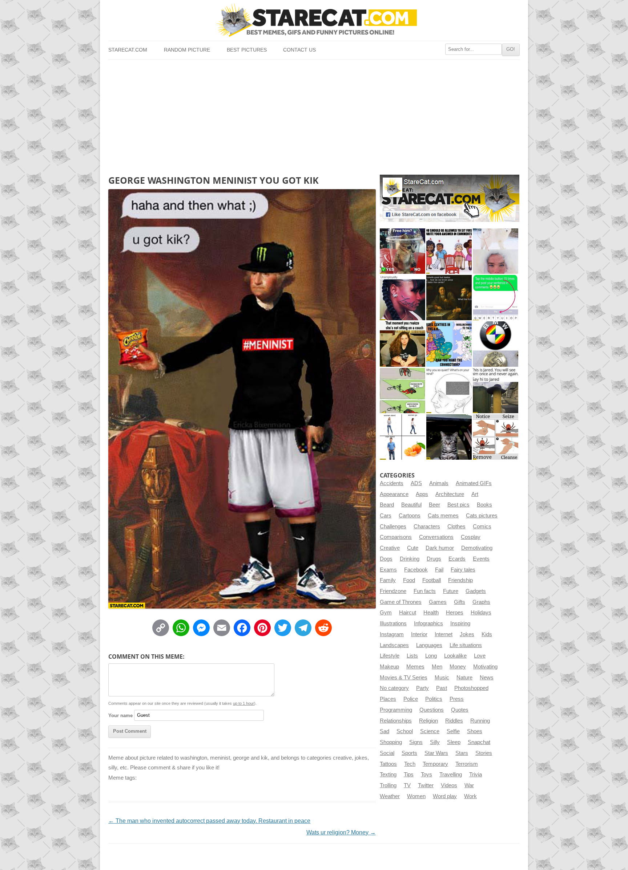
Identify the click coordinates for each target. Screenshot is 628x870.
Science (429, 731)
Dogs (386, 559)
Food (409, 580)
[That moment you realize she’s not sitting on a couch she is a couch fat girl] (402, 344)
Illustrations (393, 623)
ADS (416, 483)
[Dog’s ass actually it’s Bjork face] (495, 251)
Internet (443, 634)
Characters (427, 526)
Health (431, 612)
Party (422, 688)
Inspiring (460, 623)
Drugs (434, 559)
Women (416, 796)
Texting (388, 774)
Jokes (467, 634)
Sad (384, 731)
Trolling (388, 785)
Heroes (454, 612)
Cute (412, 548)
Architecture (449, 494)
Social (387, 753)
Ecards (457, 559)
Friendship (460, 580)
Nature (464, 677)
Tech (409, 764)
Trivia (475, 774)
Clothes (456, 526)
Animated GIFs (474, 483)
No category (394, 688)
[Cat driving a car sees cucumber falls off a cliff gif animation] (449, 437)
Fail (439, 570)
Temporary (435, 764)
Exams (388, 570)
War (469, 785)
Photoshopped (471, 688)
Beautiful (411, 505)
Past (441, 688)
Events (481, 559)
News (487, 677)
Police (410, 699)
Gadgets (476, 591)
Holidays (481, 612)
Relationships (396, 721)
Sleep (453, 742)
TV (407, 785)
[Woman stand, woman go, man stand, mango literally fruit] (402, 437)
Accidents (391, 483)
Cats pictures (482, 516)
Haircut (407, 612)
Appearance (394, 494)
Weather (390, 796)
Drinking (409, 559)
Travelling (450, 774)
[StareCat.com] (313, 20)
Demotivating (476, 548)
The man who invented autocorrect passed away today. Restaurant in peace (209, 821)
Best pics (458, 505)
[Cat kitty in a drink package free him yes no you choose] (402, 251)
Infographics (428, 623)
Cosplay (470, 537)
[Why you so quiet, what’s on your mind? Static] (449, 390)
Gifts (459, 602)
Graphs (481, 602)
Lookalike (455, 656)
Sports (409, 753)
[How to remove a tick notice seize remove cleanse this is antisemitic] (495, 437)
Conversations (436, 537)
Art (474, 494)
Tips (409, 774)
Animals (438, 483)
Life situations (466, 645)
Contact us (299, 50)
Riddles (454, 721)
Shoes (474, 731)
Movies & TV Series (403, 677)
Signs (416, 742)
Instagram (392, 634)
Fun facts (425, 591)
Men (437, 667)
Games (438, 602)
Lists (412, 656)
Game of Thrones (401, 602)
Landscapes (394, 645)
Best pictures (247, 50)
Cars (385, 516)
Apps (422, 494)
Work (470, 796)
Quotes (459, 710)
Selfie (453, 731)
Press (457, 699)
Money (458, 667)
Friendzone (393, 591)
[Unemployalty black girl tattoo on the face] (402, 297)
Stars (461, 753)
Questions (431, 710)
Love (480, 656)
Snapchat (479, 742)
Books (484, 505)
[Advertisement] (313, 114)
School (404, 731)
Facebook (416, 570)
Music (442, 677)
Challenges (393, 526)
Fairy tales (463, 570)
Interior (419, 634)
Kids (487, 634)
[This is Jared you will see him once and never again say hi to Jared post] (495, 390)
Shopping (391, 742)
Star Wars (436, 753)
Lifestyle (389, 656)
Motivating (485, 667)
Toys (426, 774)
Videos (449, 785)
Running (480, 721)
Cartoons (409, 516)
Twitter (426, 785)
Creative (390, 548)
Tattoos (388, 764)
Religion (428, 721)
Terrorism (466, 764)
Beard (387, 505)
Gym (386, 612)
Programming (396, 710)
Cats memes (443, 516)
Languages (429, 645)
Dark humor (440, 548)
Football (431, 580)
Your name (120, 715)
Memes (415, 667)
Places (388, 699)
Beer (434, 505)
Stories (483, 753)
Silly (435, 742)
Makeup (389, 667)
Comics (482, 526)
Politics (433, 699)
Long (431, 656)
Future (450, 591)
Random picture (187, 50)
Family (388, 580)
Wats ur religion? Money (341, 832)
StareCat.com (127, 50)
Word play (445, 796)
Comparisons (396, 537)
